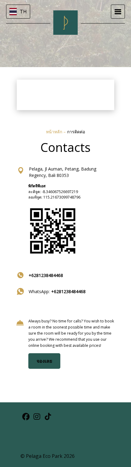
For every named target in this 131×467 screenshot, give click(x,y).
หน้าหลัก (54, 132)
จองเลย (44, 360)
